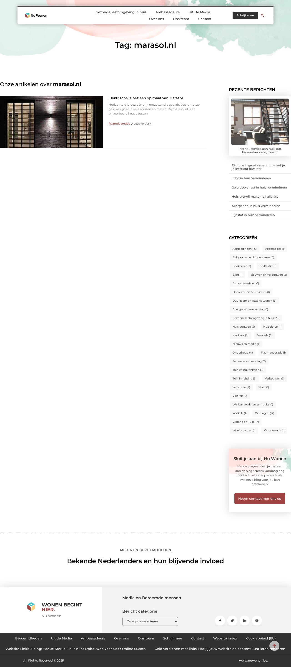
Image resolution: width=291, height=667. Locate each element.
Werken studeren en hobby (253, 404)
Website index (225, 638)
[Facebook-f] (220, 621)
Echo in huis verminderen (251, 178)
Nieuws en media (246, 344)
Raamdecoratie (119, 123)
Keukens (240, 335)
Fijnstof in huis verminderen (253, 215)
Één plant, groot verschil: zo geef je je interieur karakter (258, 167)
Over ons (156, 19)
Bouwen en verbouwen (269, 274)
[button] (262, 15)
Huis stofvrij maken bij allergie (255, 196)
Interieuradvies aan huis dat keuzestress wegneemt (260, 150)
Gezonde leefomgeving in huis (121, 12)
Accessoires (275, 248)
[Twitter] (232, 621)
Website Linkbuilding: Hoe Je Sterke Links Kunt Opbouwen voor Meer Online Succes (76, 649)
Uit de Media (61, 638)
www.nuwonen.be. (253, 660)
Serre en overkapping (249, 361)
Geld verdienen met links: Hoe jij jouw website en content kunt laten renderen (220, 649)
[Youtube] (257, 621)
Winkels (240, 413)
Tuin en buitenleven (248, 370)
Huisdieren (272, 326)
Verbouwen (275, 378)
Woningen (264, 413)
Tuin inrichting (244, 378)
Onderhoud (243, 352)
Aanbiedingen (245, 248)
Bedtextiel (267, 266)
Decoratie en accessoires (251, 292)
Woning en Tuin (246, 421)
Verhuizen (241, 387)
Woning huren (244, 430)
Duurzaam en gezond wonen (254, 300)
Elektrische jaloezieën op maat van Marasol (146, 98)
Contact (204, 19)
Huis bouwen (244, 326)
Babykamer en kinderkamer (253, 257)
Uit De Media (199, 12)
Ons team (181, 19)
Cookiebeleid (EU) (261, 638)
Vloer (263, 387)
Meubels (264, 335)
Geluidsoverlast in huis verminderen (259, 187)
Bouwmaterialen (246, 283)
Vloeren (240, 395)
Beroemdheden (28, 638)
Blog (237, 274)
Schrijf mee (172, 638)
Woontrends (274, 430)
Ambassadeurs (168, 12)
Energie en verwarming (250, 309)
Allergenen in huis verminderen (256, 206)
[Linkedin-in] (245, 621)
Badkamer (242, 266)
